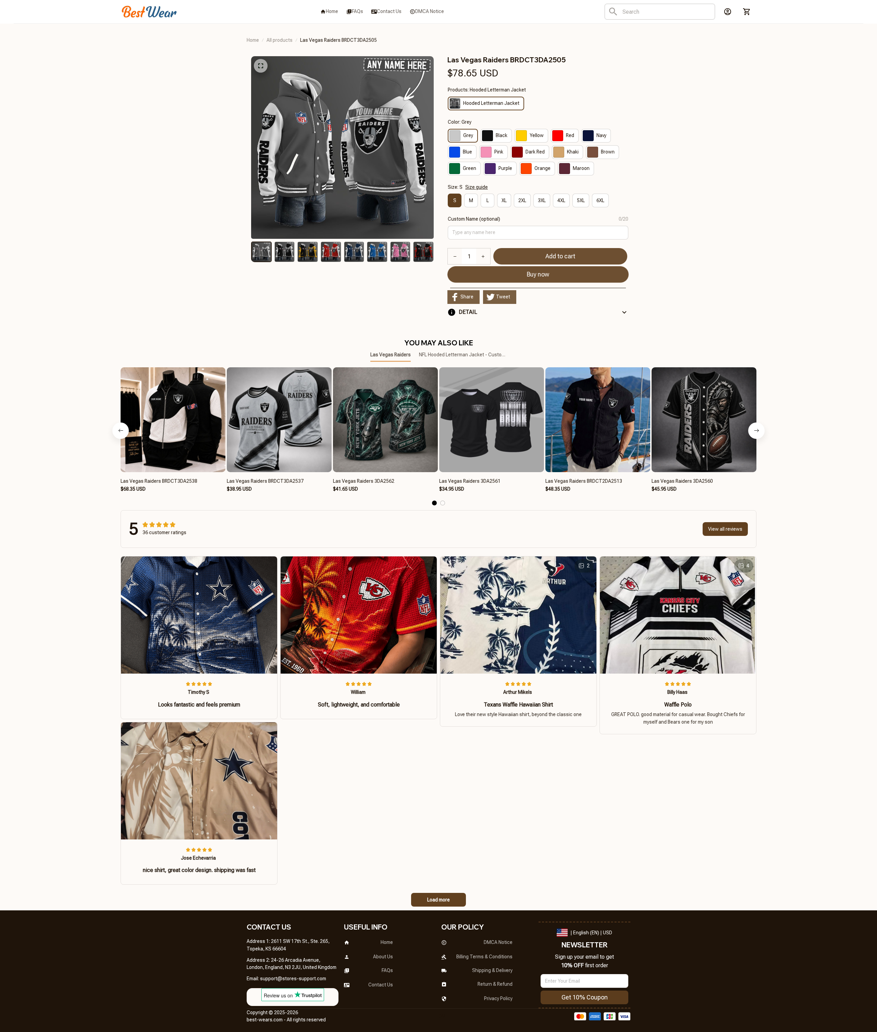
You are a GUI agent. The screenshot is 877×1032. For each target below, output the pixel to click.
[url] (293, 979)
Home (253, 40)
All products (280, 40)
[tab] (434, 503)
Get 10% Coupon (584, 997)
